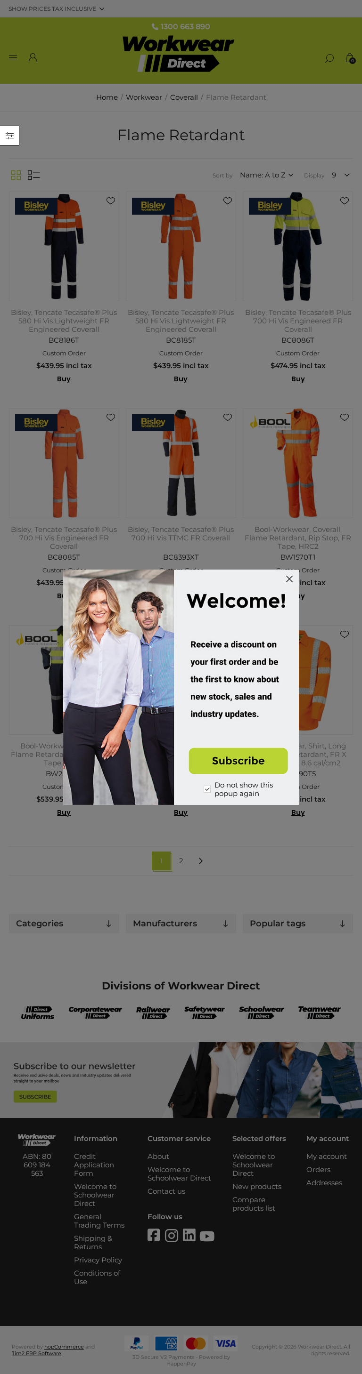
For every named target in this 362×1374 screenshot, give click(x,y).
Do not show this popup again (243, 789)
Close (289, 579)
